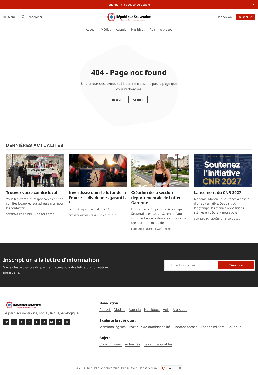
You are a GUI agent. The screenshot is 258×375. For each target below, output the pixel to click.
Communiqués (110, 344)
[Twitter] (22, 322)
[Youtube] (14, 322)
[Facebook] (37, 322)
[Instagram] (29, 322)
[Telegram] (6, 322)
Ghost (142, 368)
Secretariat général (20, 214)
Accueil (138, 99)
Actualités (132, 344)
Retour (116, 99)
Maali (154, 368)
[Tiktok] (44, 322)
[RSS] (59, 322)
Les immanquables (158, 344)
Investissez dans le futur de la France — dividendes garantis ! (97, 197)
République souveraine (103, 368)
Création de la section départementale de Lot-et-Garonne (156, 197)
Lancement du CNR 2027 (217, 192)
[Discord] (67, 322)
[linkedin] (52, 322)
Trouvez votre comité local (31, 192)
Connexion (224, 16)
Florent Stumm (141, 229)
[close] (253, 5)
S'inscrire (245, 16)
